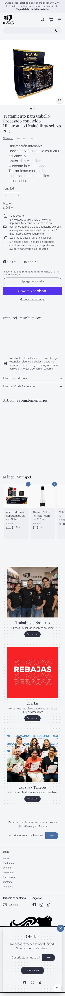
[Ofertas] (32, 672)
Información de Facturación (19, 386)
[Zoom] (59, 100)
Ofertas (7, 867)
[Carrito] (51, 19)
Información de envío (15, 378)
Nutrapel (8, 138)
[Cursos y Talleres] (32, 756)
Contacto (7, 882)
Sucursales (9, 877)
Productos (8, 863)
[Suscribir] (48, 957)
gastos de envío (34, 272)
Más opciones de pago (32, 299)
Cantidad (8, 188)
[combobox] (32, 30)
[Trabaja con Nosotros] (32, 592)
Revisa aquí (32, 634)
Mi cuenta (8, 886)
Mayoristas (9, 872)
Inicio (6, 858)
